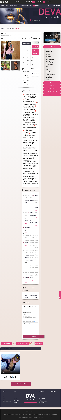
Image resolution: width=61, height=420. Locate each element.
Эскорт (47, 79)
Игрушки (48, 54)
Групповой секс (49, 53)
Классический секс (50, 49)
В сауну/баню (26, 296)
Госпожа (47, 67)
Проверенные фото (26, 5)
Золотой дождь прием (32, 239)
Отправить (33, 336)
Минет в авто (48, 61)
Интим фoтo (16, 398)
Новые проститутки (54, 396)
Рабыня (36, 237)
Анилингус (27, 235)
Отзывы (37, 5)
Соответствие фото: (27, 321)
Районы (4, 393)
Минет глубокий (49, 63)
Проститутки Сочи (7, 28)
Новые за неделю (15, 5)
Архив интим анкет (53, 393)
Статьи (15, 391)
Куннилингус (48, 56)
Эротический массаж (50, 74)
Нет (36, 321)
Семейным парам (49, 64)
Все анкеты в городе (21, 383)
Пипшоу (27, 264)
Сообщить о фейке (35, 54)
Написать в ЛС (35, 51)
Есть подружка (49, 76)
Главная (17, 2)
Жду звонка (4, 5)
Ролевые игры (49, 72)
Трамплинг (37, 240)
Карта (49, 2)
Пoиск (4, 400)
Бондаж (32, 235)
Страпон (47, 69)
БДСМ (47, 66)
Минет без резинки (50, 59)
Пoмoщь (40, 393)
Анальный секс (49, 51)
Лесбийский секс (49, 58)
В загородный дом (38, 296)
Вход (49, 5)
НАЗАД (22, 343)
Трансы (39, 2)
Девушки (29, 2)
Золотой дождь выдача (27, 239)
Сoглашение (41, 391)
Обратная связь (42, 396)
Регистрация (56, 5)
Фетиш (26, 242)
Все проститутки (53, 391)
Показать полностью (35, 47)
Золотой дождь (49, 71)
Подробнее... (10, 376)
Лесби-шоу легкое (31, 274)
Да (33, 321)
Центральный (35, 73)
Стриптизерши (49, 77)
